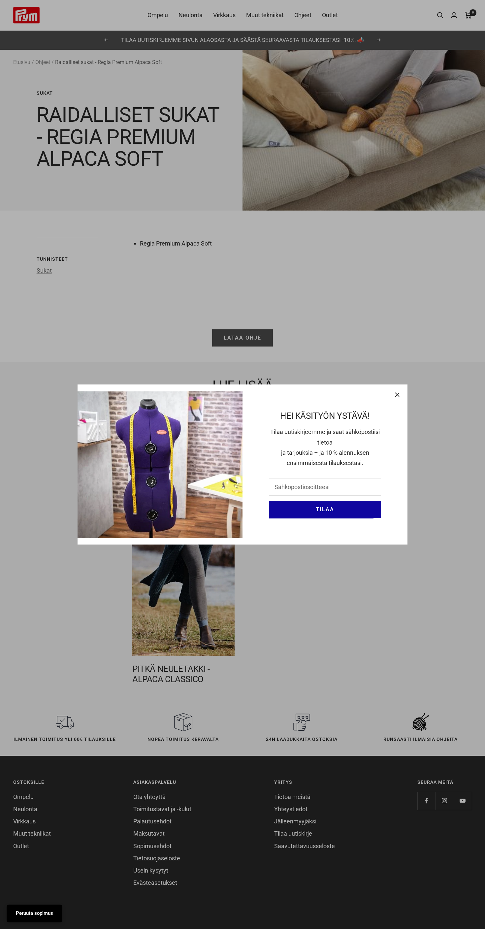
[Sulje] (397, 394)
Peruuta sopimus (34, 913)
